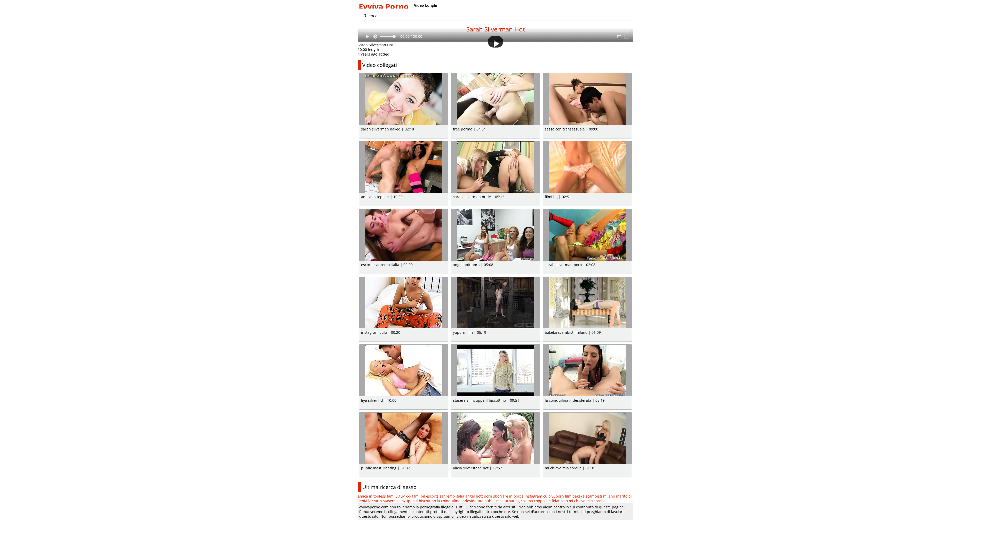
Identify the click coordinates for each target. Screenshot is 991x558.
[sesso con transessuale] (587, 99)
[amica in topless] (403, 167)
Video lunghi (425, 5)
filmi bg (418, 496)
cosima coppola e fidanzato (544, 500)
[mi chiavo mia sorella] (587, 438)
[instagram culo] (403, 303)
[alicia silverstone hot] (495, 438)
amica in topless (372, 496)
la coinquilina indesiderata (460, 500)
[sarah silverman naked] (403, 99)
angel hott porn (478, 496)
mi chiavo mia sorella (587, 500)
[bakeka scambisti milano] (587, 303)
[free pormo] (495, 99)
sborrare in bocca (508, 496)
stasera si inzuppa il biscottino (409, 500)
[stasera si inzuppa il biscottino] (495, 370)
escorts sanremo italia (445, 496)
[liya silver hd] (403, 370)
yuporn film (561, 496)
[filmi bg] (587, 167)
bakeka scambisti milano (593, 496)
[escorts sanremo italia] (403, 235)
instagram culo (537, 496)
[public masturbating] (403, 438)
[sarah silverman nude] (495, 167)
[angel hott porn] (495, 235)
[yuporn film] (495, 303)
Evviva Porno (384, 6)
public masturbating (502, 500)
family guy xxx (399, 496)
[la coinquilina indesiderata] (587, 370)
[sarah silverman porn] (587, 235)
